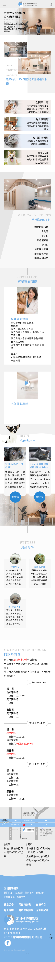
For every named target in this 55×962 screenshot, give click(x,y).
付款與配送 (42, 910)
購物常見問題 (26, 910)
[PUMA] (15, 558)
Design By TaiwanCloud (14, 950)
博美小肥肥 (40, 567)
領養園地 (21, 897)
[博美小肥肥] (39, 558)
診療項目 (41, 904)
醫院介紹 (8, 892)
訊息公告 (9, 904)
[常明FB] (27, 943)
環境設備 (19, 892)
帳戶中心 (51, 4)
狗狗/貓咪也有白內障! (14, 465)
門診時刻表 (9, 897)
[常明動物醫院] (21, 924)
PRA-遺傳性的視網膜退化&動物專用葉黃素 (39, 465)
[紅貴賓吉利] (15, 598)
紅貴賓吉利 (15, 607)
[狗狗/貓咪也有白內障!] (15, 454)
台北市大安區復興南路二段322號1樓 (25, 929)
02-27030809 (12, 933)
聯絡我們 (40, 892)
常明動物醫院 (22, 937)
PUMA (15, 567)
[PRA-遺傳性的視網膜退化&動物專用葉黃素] (40, 454)
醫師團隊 (29, 892)
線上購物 (9, 910)
